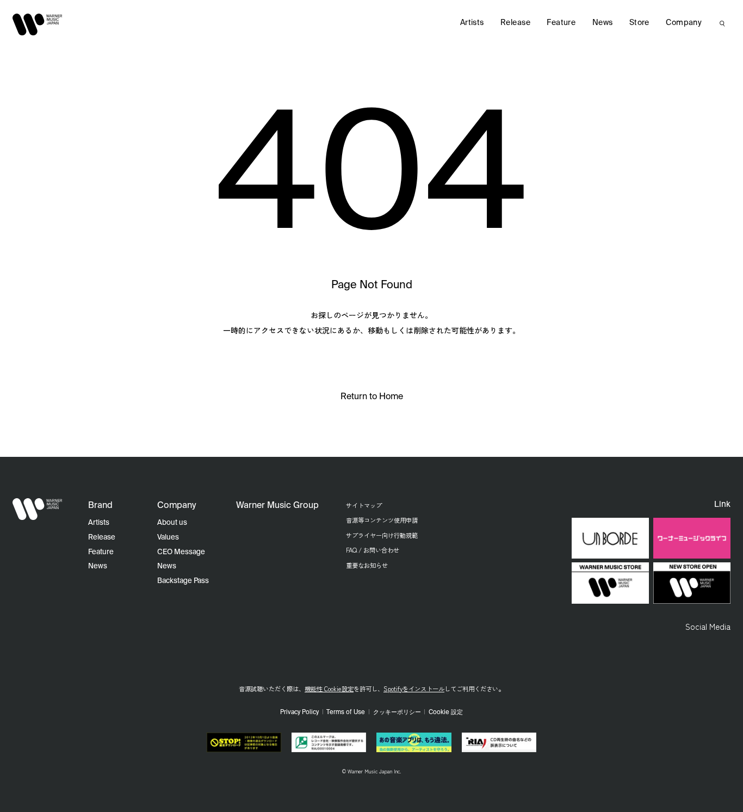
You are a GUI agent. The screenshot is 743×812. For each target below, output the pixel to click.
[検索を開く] (722, 23)
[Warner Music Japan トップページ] (38, 24)
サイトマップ (364, 505)
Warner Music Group (277, 505)
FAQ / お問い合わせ (372, 550)
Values (168, 537)
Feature (561, 23)
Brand (100, 505)
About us (172, 522)
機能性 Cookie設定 (329, 688)
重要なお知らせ (367, 565)
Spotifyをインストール (413, 688)
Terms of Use (345, 712)
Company (684, 23)
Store (639, 23)
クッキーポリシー (397, 712)
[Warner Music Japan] (38, 509)
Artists (472, 23)
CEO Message (181, 552)
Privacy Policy (299, 712)
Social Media (707, 626)
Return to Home (371, 397)
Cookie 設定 (446, 712)
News (602, 23)
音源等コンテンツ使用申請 (382, 520)
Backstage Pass (183, 581)
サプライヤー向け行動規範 (382, 535)
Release (515, 23)
